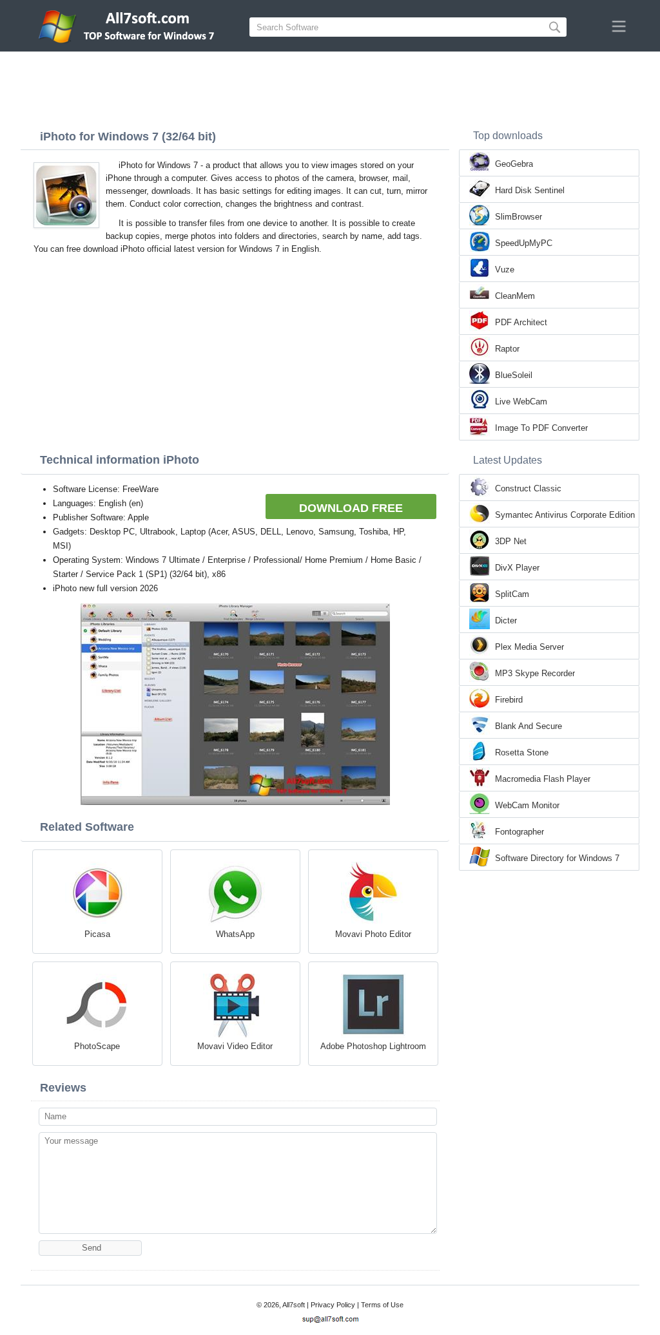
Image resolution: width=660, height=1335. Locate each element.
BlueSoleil (513, 375)
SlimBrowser (518, 217)
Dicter (506, 620)
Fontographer (519, 832)
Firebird (509, 700)
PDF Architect (521, 322)
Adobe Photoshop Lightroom (373, 1046)
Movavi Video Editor (235, 1046)
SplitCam (512, 594)
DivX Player (517, 568)
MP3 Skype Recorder (535, 673)
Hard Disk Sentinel (530, 190)
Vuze (504, 269)
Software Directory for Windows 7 (557, 858)
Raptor (507, 349)
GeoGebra (514, 164)
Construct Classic (528, 488)
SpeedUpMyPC (523, 243)
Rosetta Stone (521, 752)
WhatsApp (235, 934)
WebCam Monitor (527, 805)
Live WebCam (521, 401)
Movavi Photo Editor (373, 934)
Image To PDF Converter (541, 428)
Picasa (97, 934)
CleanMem (515, 296)
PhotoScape (97, 1046)
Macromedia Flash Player (542, 779)
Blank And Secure (528, 726)
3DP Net (511, 541)
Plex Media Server (529, 647)
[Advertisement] (330, 87)
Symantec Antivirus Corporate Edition (565, 515)
